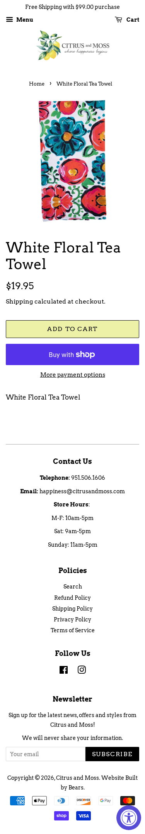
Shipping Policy (72, 608)
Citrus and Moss (77, 777)
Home (36, 84)
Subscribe (112, 754)
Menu (24, 20)
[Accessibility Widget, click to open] (128, 817)
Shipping (19, 301)
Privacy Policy (72, 619)
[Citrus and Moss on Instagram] (81, 671)
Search (72, 586)
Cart (132, 20)
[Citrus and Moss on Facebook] (63, 671)
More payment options (72, 374)
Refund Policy (72, 597)
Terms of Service (73, 630)
